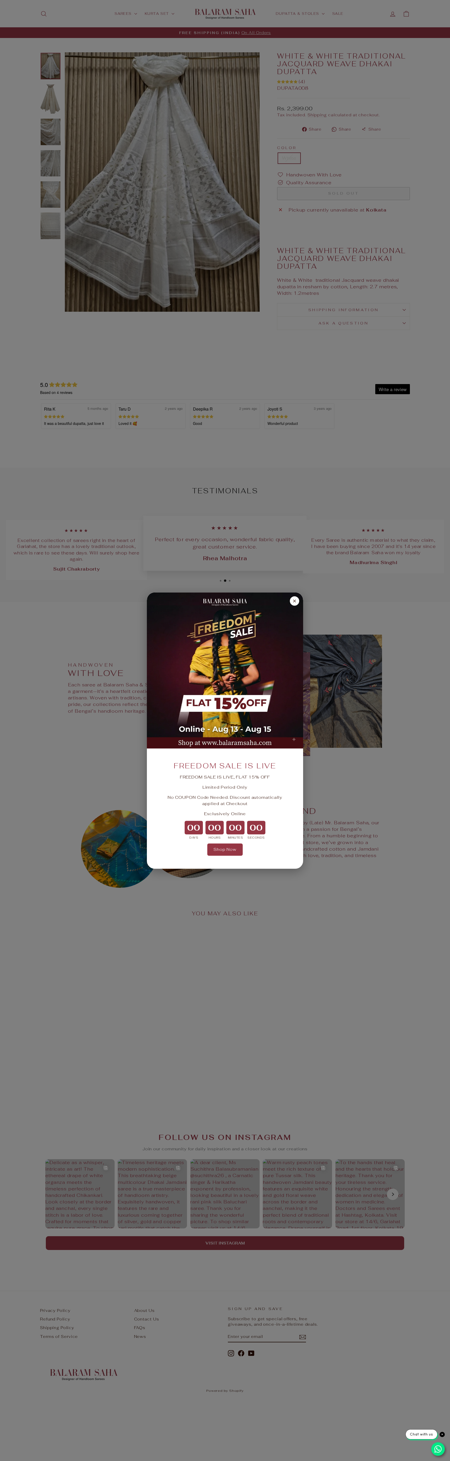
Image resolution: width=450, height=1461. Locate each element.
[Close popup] (294, 600)
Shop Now (225, 849)
